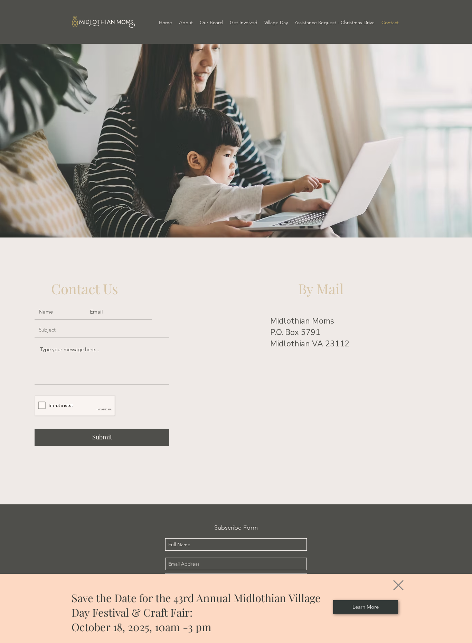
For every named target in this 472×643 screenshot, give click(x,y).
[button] (398, 580)
